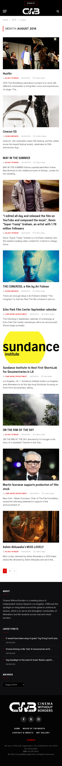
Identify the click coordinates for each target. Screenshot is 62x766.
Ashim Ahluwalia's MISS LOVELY (23, 547)
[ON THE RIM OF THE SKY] (31, 410)
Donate (31, 3)
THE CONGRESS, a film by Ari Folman (26, 286)
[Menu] (5, 11)
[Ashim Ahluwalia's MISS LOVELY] (31, 527)
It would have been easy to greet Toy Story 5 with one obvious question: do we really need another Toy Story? (32, 639)
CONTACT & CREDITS (22, 733)
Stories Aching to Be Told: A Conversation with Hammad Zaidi (28, 650)
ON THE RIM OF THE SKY (18, 429)
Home (17, 728)
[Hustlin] (31, 53)
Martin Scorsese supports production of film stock (31, 486)
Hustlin (7, 73)
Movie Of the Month (34, 728)
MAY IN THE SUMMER (16, 157)
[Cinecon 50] (31, 111)
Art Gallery (43, 733)
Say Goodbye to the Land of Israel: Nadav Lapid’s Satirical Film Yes (29, 661)
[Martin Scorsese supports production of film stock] (31, 464)
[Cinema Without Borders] (31, 11)
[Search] (57, 11)
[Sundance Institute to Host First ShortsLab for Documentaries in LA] (31, 347)
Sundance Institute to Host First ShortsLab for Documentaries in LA (30, 369)
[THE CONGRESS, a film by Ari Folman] (31, 266)
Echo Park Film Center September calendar (30, 309)
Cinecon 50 (10, 131)
